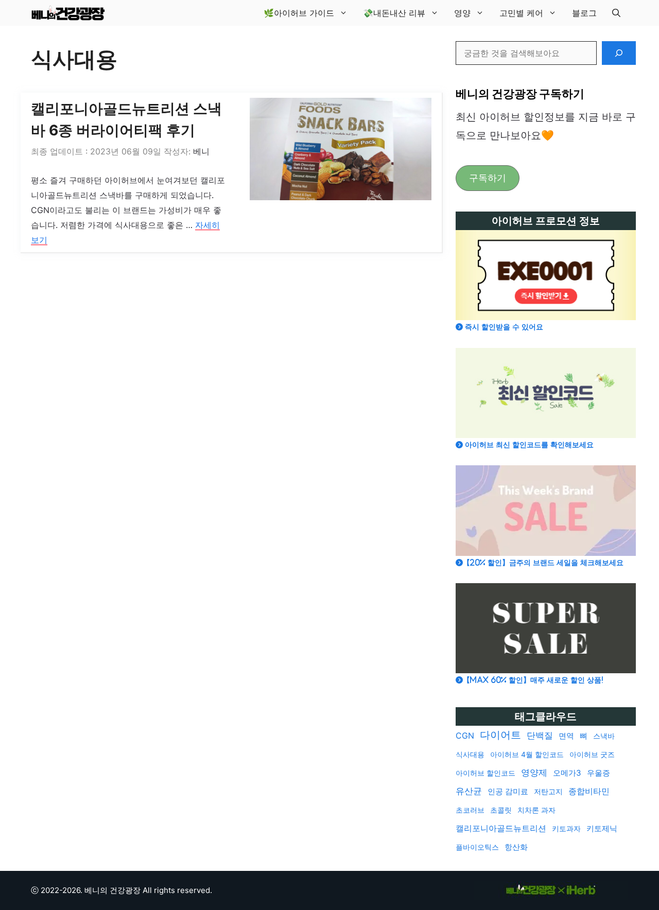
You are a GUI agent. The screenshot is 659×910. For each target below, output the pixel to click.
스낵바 (604, 735)
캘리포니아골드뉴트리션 (501, 828)
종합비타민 (589, 791)
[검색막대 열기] (616, 13)
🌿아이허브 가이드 (299, 13)
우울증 (598, 773)
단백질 (540, 735)
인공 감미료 (508, 791)
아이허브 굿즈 (592, 754)
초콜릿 (501, 810)
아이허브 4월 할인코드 (527, 754)
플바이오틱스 (477, 847)
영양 (462, 13)
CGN (465, 736)
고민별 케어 (521, 13)
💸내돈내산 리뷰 (394, 13)
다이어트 (500, 735)
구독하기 (487, 177)
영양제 (534, 772)
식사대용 (470, 754)
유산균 (469, 791)
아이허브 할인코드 (485, 772)
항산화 (516, 847)
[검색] (619, 53)
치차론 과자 (536, 810)
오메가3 (567, 773)
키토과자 (566, 828)
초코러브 (470, 810)
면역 (566, 736)
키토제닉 (601, 828)
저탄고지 (548, 791)
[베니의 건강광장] (68, 13)
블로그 (584, 13)
